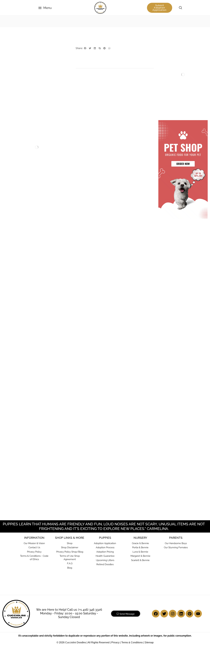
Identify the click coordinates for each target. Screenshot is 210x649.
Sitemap (149, 642)
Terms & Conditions (132, 642)
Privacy (115, 642)
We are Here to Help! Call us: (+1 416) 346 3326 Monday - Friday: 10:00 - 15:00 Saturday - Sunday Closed (69, 613)
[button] (45, 7)
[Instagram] (172, 613)
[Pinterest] (189, 613)
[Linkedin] (181, 613)
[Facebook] (156, 613)
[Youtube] (198, 613)
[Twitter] (164, 613)
